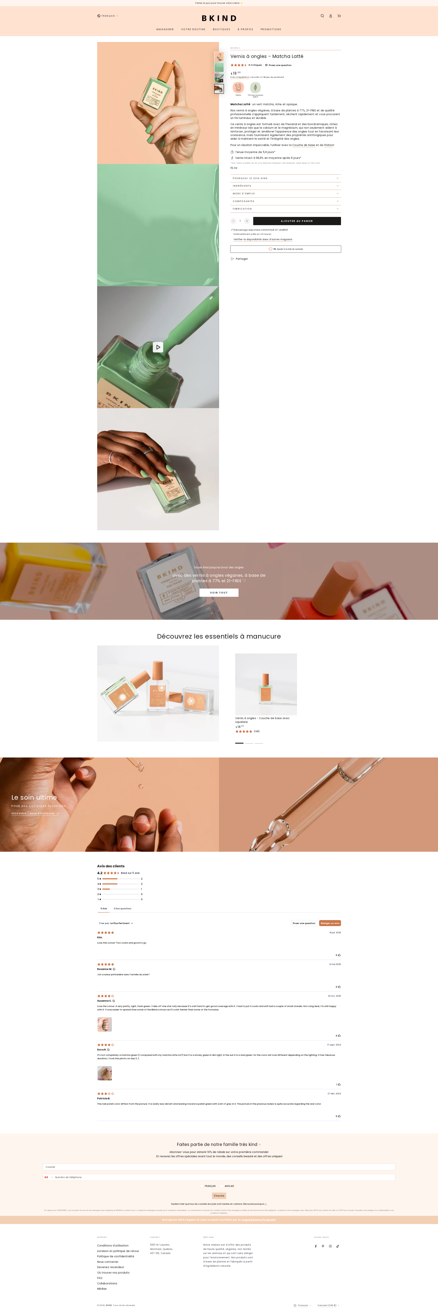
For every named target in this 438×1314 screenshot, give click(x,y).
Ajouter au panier (297, 221)
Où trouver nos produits (113, 1272)
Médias (102, 1289)
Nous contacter (108, 1262)
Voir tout (219, 592)
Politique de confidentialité (115, 1256)
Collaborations (107, 1283)
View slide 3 (259, 741)
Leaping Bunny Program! (258, 1219)
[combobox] (48, 1177)
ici (266, 1204)
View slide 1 (239, 741)
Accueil (234, 48)
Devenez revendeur (110, 1267)
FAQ (99, 1278)
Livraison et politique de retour (118, 1251)
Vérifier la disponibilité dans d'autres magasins (263, 239)
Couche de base (303, 145)
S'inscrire (219, 1195)
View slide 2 (249, 741)
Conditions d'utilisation (113, 1245)
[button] (322, 16)
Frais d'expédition (240, 77)
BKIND (109, 1305)
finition (329, 145)
